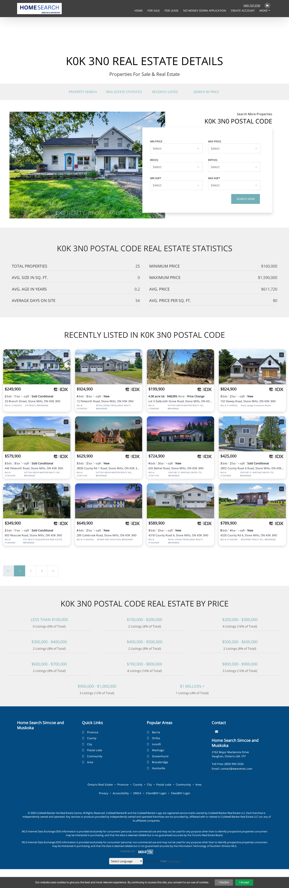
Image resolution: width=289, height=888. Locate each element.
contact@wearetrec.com (236, 768)
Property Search (83, 92)
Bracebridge (160, 762)
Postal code (94, 750)
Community (94, 756)
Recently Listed (165, 92)
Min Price (156, 141)
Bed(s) (154, 159)
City (89, 744)
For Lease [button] (172, 10)
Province (92, 732)
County (91, 738)
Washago (158, 750)
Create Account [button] (243, 10)
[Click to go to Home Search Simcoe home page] (39, 8)
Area (90, 762)
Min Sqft (155, 178)
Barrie (156, 732)
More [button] (264, 10)
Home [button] (139, 10)
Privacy (103, 793)
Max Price (214, 141)
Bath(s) (212, 159)
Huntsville (158, 768)
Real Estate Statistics (124, 92)
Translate (174, 861)
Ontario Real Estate (100, 784)
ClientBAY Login (156, 793)
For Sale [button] (154, 10)
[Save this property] (66, 354)
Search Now (246, 199)
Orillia (156, 738)
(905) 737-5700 (251, 5)
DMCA (137, 793)
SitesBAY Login (180, 793)
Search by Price (206, 92)
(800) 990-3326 (234, 764)
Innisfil (156, 744)
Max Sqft (214, 178)
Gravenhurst (160, 756)
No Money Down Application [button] (205, 10)
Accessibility (121, 793)
